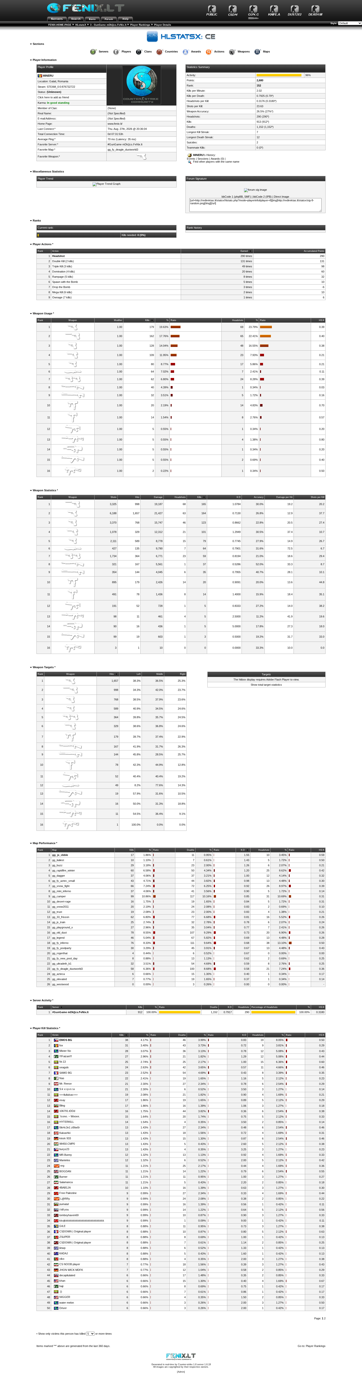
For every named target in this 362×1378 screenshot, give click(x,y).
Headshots (237, 320)
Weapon (72, 320)
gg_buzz (57, 865)
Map (54, 850)
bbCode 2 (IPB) (262, 196)
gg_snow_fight (60, 886)
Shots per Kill (317, 497)
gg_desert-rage (61, 901)
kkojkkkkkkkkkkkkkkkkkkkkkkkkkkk (81, 1220)
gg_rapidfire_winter (63, 870)
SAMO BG (65, 1072)
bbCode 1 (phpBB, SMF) (236, 196)
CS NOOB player (69, 1264)
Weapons (244, 51)
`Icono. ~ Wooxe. (69, 1116)
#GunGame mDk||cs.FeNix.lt (125, 144)
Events (191, 158)
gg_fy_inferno (60, 942)
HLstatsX (80, 24)
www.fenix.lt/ (115, 123)
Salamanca (66, 1182)
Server (55, 1007)
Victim (55, 1035)
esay (62, 1100)
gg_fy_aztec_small (63, 880)
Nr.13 (62, 1061)
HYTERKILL (66, 1121)
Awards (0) (217, 158)
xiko (61, 1258)
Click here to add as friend (53, 97)
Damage (158, 497)
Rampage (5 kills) (62, 276)
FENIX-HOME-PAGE (59, 24)
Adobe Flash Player (278, 679)
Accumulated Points (314, 251)
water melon (66, 1302)
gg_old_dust (59, 932)
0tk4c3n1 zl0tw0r (69, 1127)
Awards (196, 51)
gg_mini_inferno (61, 891)
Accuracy (258, 497)
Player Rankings (140, 24)
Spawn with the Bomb (65, 281)
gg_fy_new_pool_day (65, 958)
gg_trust (57, 911)
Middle (159, 674)
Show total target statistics (266, 684)
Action (55, 251)
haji (61, 1286)
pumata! (64, 1204)
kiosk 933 (65, 1138)
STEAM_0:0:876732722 (61, 86)
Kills (147, 320)
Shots (113, 497)
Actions (219, 51)
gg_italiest (58, 860)
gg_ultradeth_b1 (61, 963)
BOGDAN (65, 1171)
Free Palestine (68, 1192)
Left (139, 674)
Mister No (65, 1050)
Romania (63, 81)
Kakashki (64, 1132)
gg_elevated (59, 979)
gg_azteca (58, 973)
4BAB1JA (65, 1187)
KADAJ (63, 1253)
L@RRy (65, 1198)
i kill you (64, 1209)
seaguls (64, 1067)
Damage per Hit (284, 497)
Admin (181, 1372)
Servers (103, 51)
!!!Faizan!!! (65, 1056)
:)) (60, 1291)
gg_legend (58, 937)
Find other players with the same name (215, 161)
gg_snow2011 (60, 906)
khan (62, 1280)
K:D (239, 497)
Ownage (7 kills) (62, 297)
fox (61, 1045)
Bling (62, 1105)
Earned (244, 251)
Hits (137, 497)
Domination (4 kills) (63, 271)
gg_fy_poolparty (61, 948)
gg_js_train (58, 922)
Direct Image (281, 196)
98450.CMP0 (67, 1143)
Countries (171, 51)
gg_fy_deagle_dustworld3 (123, 149)
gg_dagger (58, 875)
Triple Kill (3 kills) (62, 266)
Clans (148, 51)
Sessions (203, 158)
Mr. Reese (65, 1083)
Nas (61, 1078)
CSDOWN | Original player (75, 1231)
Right (182, 674)
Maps (266, 51)
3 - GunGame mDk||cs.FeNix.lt (108, 24)
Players (126, 51)
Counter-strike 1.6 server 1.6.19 (194, 1364)
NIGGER (64, 1296)
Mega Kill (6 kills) (62, 292)
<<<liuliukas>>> (68, 1094)
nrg (62, 1165)
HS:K (321, 320)
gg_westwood (60, 984)
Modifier (118, 320)
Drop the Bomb (61, 287)
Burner (63, 1176)
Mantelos (64, 1160)
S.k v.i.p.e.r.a (67, 1089)
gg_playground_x (62, 927)
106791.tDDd (67, 1110)
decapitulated (67, 1275)
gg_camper (59, 896)
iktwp (62, 1247)
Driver (63, 1308)
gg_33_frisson (60, 917)
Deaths (190, 850)
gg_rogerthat (59, 953)
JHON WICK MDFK (71, 1269)
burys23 (64, 1149)
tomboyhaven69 (69, 1215)
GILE (62, 1226)
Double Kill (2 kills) (63, 261)
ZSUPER (64, 1236)
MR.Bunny (65, 1154)
